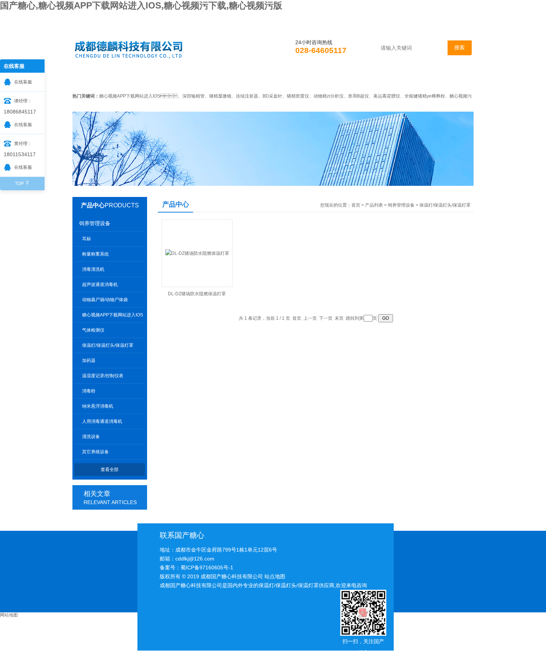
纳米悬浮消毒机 (97, 406)
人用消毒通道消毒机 (102, 421)
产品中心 (93, 205)
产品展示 (242, 79)
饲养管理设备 (94, 223)
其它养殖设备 (95, 451)
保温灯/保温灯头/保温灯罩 (107, 345)
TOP (19, 183)
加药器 (88, 360)
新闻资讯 (191, 79)
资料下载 (344, 79)
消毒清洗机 (93, 269)
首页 (93, 79)
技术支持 (293, 79)
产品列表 (374, 205)
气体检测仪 (93, 330)
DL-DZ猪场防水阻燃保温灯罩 (197, 293)
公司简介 (139, 79)
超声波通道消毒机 (100, 284)
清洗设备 (91, 436)
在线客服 (23, 82)
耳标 (86, 238)
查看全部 (109, 469)
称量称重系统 (95, 254)
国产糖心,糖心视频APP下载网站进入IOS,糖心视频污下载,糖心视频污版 (141, 5)
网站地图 (9, 615)
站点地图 (274, 576)
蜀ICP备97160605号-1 (207, 567)
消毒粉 (88, 391)
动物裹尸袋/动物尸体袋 (105, 299)
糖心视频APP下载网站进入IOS (112, 315)
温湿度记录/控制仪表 (102, 375)
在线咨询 (396, 79)
